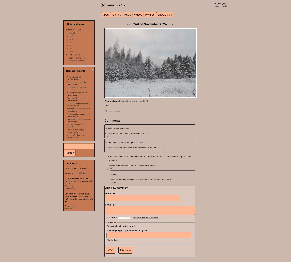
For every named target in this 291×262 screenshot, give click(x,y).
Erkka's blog (165, 14)
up (105, 108)
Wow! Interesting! (74, 77)
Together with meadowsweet (78, 119)
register (224, 6)
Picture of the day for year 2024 (133, 101)
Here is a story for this (75, 130)
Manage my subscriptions (75, 173)
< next (127, 24)
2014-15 (72, 33)
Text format (112, 218)
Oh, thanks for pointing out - (78, 103)
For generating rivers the (76, 82)
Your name (110, 193)
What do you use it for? (76, 125)
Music (127, 14)
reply (108, 136)
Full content (69, 189)
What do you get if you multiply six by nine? (129, 230)
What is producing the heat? (78, 93)
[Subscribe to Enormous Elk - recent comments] (93, 70)
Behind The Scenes (74, 55)
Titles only (69, 186)
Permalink (108, 133)
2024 (71, 49)
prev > (172, 24)
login (215, 6)
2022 (71, 45)
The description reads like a (78, 114)
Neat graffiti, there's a (75, 135)
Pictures (150, 14)
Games (116, 14)
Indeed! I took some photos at (78, 109)
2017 (71, 36)
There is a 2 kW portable (76, 87)
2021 (71, 42)
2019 (71, 39)
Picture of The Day (73, 30)
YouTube (68, 209)
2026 (71, 52)
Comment (110, 205)
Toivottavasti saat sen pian (77, 98)
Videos (138, 14)
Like (106, 105)
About (106, 14)
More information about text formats (145, 218)
